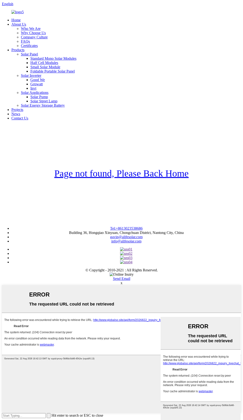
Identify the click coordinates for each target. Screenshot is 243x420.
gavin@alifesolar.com (126, 237)
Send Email (121, 279)
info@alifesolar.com (126, 241)
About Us (18, 24)
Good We (37, 80)
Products (17, 50)
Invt (33, 88)
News (15, 114)
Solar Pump (39, 97)
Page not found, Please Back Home (121, 173)
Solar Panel (29, 54)
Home (16, 20)
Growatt (36, 84)
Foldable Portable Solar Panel (52, 71)
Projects (17, 110)
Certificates (29, 46)
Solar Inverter (31, 75)
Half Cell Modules (44, 63)
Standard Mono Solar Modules (53, 58)
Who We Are (31, 29)
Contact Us (19, 118)
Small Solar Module (45, 67)
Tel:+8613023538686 (126, 228)
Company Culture (34, 37)
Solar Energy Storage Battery (43, 105)
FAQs (25, 41)
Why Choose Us (33, 33)
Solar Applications (34, 93)
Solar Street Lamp (43, 101)
